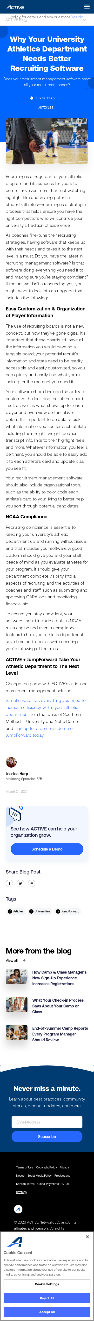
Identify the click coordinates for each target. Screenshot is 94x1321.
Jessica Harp (17, 773)
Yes (74, 17)
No (80, 17)
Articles (46, 107)
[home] (14, 6)
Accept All (46, 1312)
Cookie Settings (47, 1284)
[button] (85, 6)
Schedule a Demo (47, 849)
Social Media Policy (39, 1175)
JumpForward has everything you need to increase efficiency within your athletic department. (46, 707)
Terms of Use (24, 1167)
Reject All (47, 1298)
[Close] (87, 1237)
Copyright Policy (46, 1167)
